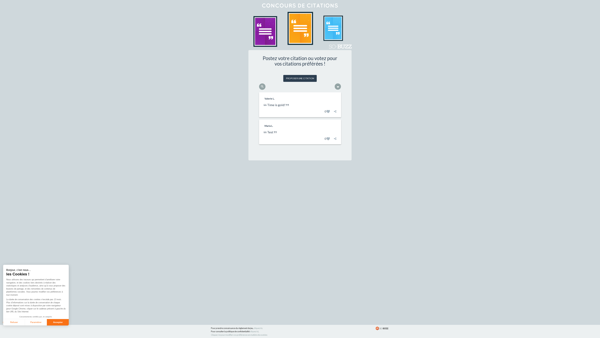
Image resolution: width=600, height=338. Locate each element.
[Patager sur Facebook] (335, 112)
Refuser (14, 322)
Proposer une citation (300, 78)
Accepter (58, 322)
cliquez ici (258, 328)
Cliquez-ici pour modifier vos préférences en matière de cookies (239, 335)
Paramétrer (36, 322)
